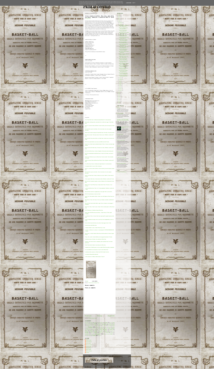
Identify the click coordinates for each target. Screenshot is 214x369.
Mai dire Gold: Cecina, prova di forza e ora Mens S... (124, 64)
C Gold (89, 282)
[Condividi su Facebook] (95, 281)
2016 (119, 99)
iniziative (87, 328)
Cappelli (103, 323)
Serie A (92, 332)
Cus (89, 325)
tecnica (108, 334)
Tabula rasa (118, 107)
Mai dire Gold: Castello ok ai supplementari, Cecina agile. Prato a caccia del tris (98, 191)
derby (99, 325)
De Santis (93, 325)
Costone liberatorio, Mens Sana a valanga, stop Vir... (124, 38)
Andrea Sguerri (88, 343)
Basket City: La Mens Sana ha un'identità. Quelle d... (123, 68)
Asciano (95, 322)
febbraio (120, 88)
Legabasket (91, 328)
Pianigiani (91, 331)
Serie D (95, 332)
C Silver (98, 323)
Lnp (98, 328)
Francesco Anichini (89, 344)
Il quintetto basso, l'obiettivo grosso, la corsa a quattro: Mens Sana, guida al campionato (99, 247)
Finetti (108, 325)
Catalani (107, 323)
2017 (119, 98)
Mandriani (113, 328)
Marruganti (88, 329)
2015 (119, 101)
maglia (109, 328)
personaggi (86, 331)
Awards (111, 322)
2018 (119, 96)
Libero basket (95, 328)
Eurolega (103, 325)
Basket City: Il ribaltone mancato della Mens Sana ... (123, 42)
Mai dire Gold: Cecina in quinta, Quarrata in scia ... (124, 33)
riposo (113, 331)
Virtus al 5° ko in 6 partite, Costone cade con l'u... (123, 31)
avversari (105, 322)
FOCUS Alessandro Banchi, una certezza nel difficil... (124, 66)
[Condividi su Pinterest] (96, 281)
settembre (120, 79)
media (97, 329)
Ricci (109, 331)
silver (104, 332)
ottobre (120, 77)
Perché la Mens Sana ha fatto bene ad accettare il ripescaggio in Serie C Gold (98, 222)
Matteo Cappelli (88, 349)
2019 (119, 95)
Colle (91, 324)
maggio (120, 84)
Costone (92, 282)
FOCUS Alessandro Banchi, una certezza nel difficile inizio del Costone (97, 141)
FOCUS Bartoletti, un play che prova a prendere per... (123, 26)
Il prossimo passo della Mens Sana (91, 225)
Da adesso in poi (119, 151)
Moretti (96, 330)
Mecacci (93, 329)
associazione (100, 322)
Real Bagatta (119, 145)
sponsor (112, 332)
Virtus (98, 282)
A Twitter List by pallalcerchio (121, 171)
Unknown (87, 352)
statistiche (87, 334)
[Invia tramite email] (92, 281)
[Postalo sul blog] (93, 281)
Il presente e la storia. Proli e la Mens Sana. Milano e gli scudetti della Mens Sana (123, 120)
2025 (119, 16)
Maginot (106, 328)
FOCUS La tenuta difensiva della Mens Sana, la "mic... (123, 76)
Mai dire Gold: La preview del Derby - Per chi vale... (123, 57)
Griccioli (105, 327)
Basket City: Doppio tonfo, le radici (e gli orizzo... (123, 28)
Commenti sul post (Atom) (92, 318)
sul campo (95, 282)
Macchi (102, 328)
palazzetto (105, 330)
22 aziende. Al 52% (120, 134)
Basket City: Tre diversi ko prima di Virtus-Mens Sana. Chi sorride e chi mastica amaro (99, 132)
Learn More (128, 2)
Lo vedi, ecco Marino (120, 113)
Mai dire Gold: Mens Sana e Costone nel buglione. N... (123, 73)
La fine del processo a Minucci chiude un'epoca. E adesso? (95, 256)
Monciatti (91, 330)
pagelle (101, 330)
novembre (120, 24)
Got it (133, 2)
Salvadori (86, 332)
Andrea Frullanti (88, 340)
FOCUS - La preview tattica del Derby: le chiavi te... (124, 54)
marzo (120, 87)
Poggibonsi (95, 331)
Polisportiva (101, 331)
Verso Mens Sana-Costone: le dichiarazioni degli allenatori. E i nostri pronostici (98, 163)
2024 (119, 18)
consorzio (99, 324)
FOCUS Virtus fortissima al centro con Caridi (92, 193)
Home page (99, 315)
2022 (119, 21)
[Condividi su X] (94, 281)
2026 (119, 15)
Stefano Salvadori (89, 350)
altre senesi (86, 322)
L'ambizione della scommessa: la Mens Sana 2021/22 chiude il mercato (97, 251)
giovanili (97, 327)
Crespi (87, 325)
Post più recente (88, 315)
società (107, 332)
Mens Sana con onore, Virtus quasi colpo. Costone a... (123, 61)
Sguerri (100, 332)
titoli (85, 335)
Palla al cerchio (97, 7)
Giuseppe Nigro (88, 347)
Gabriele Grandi (88, 346)
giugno (120, 82)
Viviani (100, 335)
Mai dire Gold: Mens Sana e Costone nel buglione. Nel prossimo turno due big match (99, 151)
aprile (120, 85)
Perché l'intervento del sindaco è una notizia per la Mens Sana (95, 244)
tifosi (111, 334)
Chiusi (110, 323)
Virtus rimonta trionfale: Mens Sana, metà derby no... (123, 47)
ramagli (106, 331)
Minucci (86, 330)
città (114, 323)
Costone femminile (112, 324)
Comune (95, 324)
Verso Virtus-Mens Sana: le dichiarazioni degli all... (123, 50)
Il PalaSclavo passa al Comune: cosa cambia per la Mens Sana (95, 239)
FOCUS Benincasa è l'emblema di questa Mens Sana (94, 210)
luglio (120, 80)
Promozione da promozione (121, 163)
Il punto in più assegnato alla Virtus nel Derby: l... (123, 45)
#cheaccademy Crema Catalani (125, 127)
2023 (119, 19)
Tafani (105, 334)
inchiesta (109, 327)
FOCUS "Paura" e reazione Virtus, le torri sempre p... (123, 40)
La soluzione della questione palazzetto (91, 254)
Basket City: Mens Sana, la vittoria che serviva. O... (123, 35)
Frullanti (90, 327)
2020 (119, 93)
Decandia (96, 325)
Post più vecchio (111, 315)
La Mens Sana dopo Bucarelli (121, 157)
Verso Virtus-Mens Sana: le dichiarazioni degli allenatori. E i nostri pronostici (98, 119)
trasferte (89, 335)
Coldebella (88, 324)
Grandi (101, 327)
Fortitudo (113, 325)
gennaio (120, 90)
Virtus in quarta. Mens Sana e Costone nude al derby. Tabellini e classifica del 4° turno (99, 178)
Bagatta (114, 322)
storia (92, 334)
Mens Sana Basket (103, 329)
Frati (86, 327)
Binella (90, 323)
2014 (119, 102)
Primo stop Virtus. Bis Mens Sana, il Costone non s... (123, 71)
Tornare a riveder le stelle (121, 140)
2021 (119, 92)
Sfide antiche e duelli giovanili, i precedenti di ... (124, 52)
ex (105, 325)
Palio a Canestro (111, 330)
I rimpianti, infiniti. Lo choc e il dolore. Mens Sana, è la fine (95, 227)
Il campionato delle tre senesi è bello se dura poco (93, 166)
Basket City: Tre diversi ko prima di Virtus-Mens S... (123, 59)
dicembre (120, 22)
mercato (111, 329)
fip (110, 325)
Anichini (91, 322)
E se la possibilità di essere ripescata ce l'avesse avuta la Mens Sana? (96, 249)
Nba (98, 330)
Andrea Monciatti (89, 341)
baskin (86, 323)
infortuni (113, 327)
